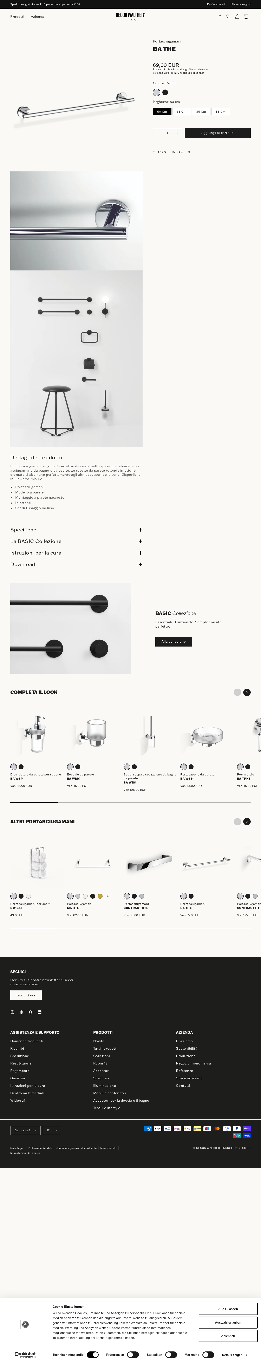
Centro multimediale (27, 1093)
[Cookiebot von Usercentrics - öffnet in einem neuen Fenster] (25, 1355)
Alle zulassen (228, 1309)
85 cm (201, 111)
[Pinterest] (21, 1012)
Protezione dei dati (40, 1147)
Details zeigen (232, 1355)
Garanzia (17, 1078)
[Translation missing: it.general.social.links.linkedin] (40, 1012)
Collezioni (101, 1056)
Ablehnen (228, 1336)
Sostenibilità (186, 1048)
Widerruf (17, 1100)
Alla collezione (174, 641)
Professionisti (216, 4)
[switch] (133, 1354)
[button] (228, 16)
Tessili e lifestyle (106, 1108)
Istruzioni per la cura (27, 1085)
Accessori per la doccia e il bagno (121, 1100)
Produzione (185, 1056)
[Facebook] (30, 1012)
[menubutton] (17, 16)
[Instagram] (12, 1012)
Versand (158, 72)
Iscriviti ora (26, 995)
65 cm (182, 111)
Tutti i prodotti (105, 1048)
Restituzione (20, 1063)
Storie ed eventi (189, 1078)
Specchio (101, 1078)
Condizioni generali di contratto (76, 1147)
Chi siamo (184, 1041)
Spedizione (19, 1056)
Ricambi (17, 1048)
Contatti (183, 1085)
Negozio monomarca (193, 1063)
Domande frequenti (26, 1041)
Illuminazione (104, 1085)
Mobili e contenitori (109, 1093)
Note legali (17, 1147)
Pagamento (20, 1071)
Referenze (184, 1071)
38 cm (221, 111)
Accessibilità (108, 1147)
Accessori (101, 1071)
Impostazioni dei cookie (25, 1152)
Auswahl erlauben (228, 1322)
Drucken (178, 152)
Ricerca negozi (241, 4)
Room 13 (100, 1063)
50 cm (162, 111)
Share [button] (162, 151)
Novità (98, 1041)
